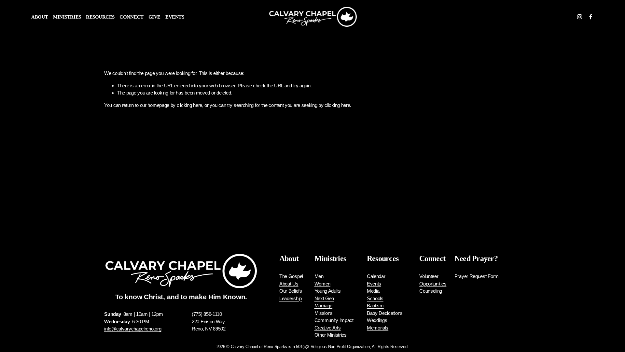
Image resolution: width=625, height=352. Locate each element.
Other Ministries (330, 335)
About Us (289, 283)
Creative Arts (327, 327)
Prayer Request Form (476, 276)
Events (374, 283)
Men (319, 276)
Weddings (377, 320)
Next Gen (324, 298)
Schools (375, 298)
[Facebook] (591, 17)
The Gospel (291, 276)
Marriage (323, 305)
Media (373, 291)
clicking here (189, 105)
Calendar (376, 276)
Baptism (375, 305)
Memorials (377, 327)
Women (322, 283)
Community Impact (334, 320)
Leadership (290, 298)
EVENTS (174, 17)
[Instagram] (579, 17)
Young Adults (327, 291)
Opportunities (432, 283)
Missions (323, 313)
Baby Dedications (385, 313)
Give (154, 17)
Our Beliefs (290, 291)
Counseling (430, 291)
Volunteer (428, 276)
